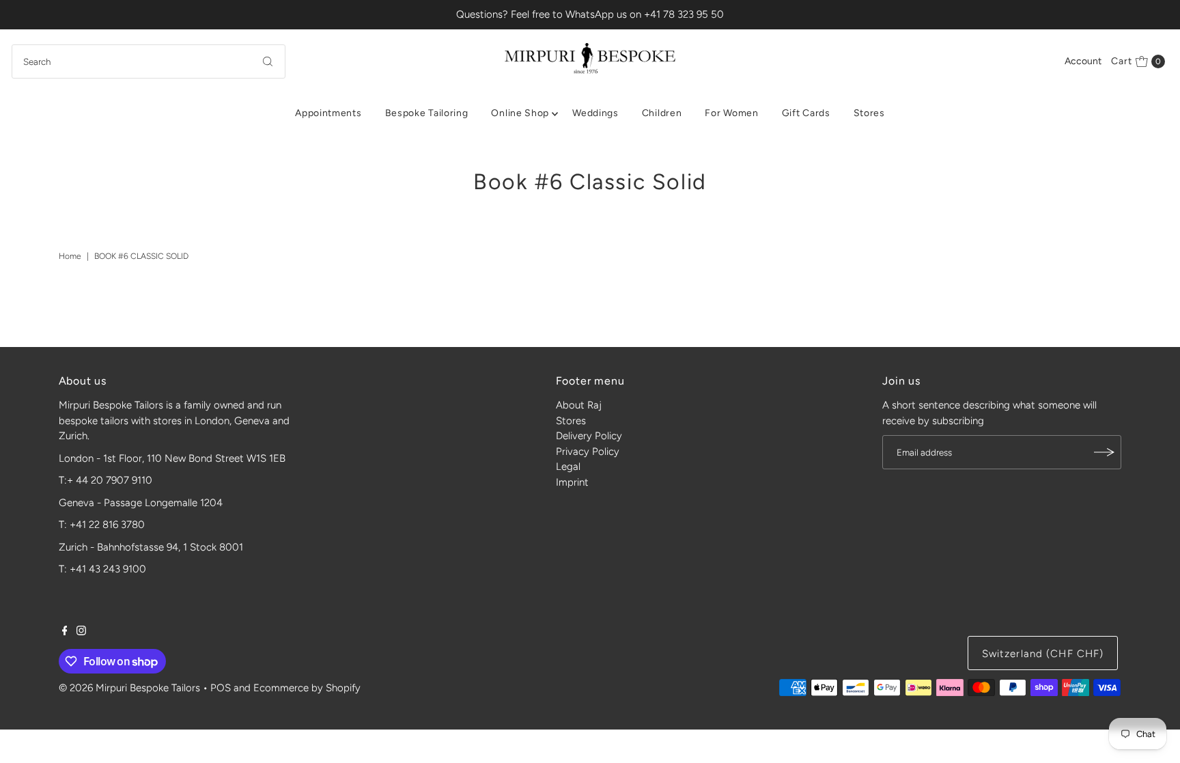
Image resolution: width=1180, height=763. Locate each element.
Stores (869, 113)
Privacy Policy (587, 451)
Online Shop (520, 113)
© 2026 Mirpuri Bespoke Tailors (129, 688)
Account (1083, 61)
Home (70, 256)
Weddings (595, 113)
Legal (568, 466)
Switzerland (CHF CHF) (1043, 654)
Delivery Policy (589, 436)
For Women (731, 113)
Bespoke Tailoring (426, 113)
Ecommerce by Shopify (307, 688)
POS (220, 688)
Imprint (572, 482)
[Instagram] (81, 632)
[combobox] (148, 61)
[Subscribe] (1104, 452)
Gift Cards (806, 113)
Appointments (328, 113)
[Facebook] (65, 632)
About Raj (579, 405)
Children (662, 113)
